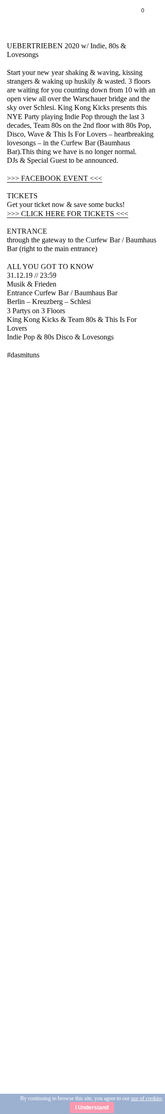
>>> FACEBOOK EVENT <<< (54, 178)
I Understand (92, 1107)
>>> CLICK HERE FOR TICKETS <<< (67, 214)
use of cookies (146, 1098)
